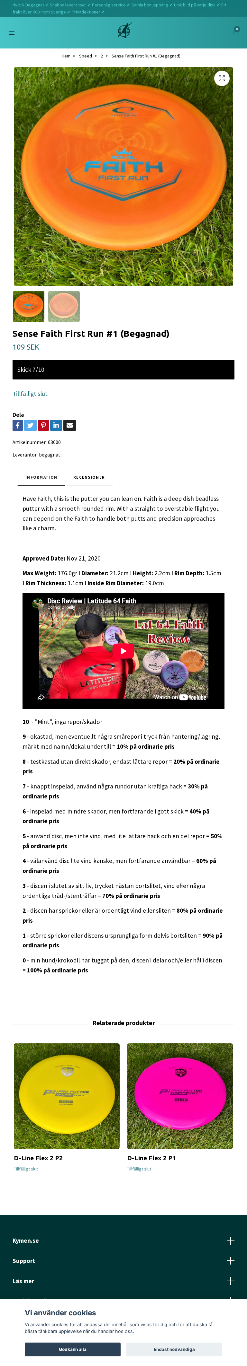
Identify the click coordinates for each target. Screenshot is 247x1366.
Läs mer (23, 1281)
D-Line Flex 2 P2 (38, 1158)
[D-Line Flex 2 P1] (180, 1096)
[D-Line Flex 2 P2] (67, 1096)
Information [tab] (41, 477)
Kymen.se (26, 1240)
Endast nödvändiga (174, 1349)
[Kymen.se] (125, 32)
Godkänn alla (73, 1349)
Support (24, 1261)
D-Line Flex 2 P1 (151, 1158)
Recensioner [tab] (89, 477)
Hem (66, 56)
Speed (85, 56)
